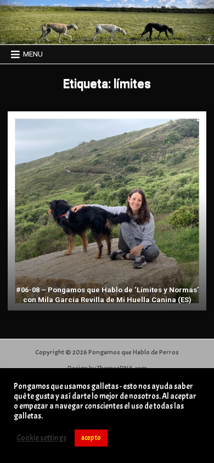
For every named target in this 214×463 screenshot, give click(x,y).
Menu (33, 54)
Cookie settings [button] (41, 438)
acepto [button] (91, 437)
